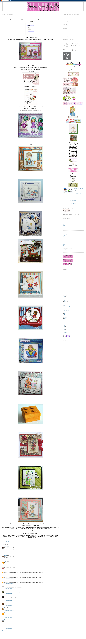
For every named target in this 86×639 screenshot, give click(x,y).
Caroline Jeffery (65, 234)
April (65, 317)
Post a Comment (4, 630)
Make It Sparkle (66, 307)
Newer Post (3, 632)
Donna (63, 236)
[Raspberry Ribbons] (73, 198)
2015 (64, 297)
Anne (63, 219)
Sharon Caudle (65, 344)
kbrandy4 (5, 555)
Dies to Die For (73, 201)
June (65, 314)
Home (2, 12)
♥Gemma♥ (5, 595)
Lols (63, 224)
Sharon (63, 228)
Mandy (63, 243)
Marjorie (64, 225)
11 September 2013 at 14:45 (9, 588)
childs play (7, 541)
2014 (64, 299)
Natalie (63, 227)
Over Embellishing (7, 571)
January (65, 321)
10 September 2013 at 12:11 (9, 553)
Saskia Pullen (6, 619)
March (65, 318)
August (65, 312)
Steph (63, 245)
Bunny (5, 590)
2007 (64, 329)
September (65, 305)
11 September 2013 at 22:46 (9, 600)
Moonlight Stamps (73, 203)
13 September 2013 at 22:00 (9, 617)
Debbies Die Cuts (73, 195)
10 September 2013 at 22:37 (9, 573)
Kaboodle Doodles (78, 193)
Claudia (64, 235)
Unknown (5, 561)
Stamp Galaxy (73, 205)
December (65, 301)
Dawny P (64, 341)
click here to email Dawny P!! (66, 25)
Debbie (5, 607)
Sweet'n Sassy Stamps (73, 200)
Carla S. (5, 602)
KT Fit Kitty (6, 546)
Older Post (57, 632)
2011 (64, 324)
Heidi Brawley (6, 566)
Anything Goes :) (66, 310)
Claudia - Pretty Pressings (66, 249)
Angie (63, 233)
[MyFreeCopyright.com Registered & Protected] (69, 40)
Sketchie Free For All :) (67, 306)
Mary (63, 226)
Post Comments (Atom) (9, 634)
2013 (64, 300)
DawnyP (64, 220)
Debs (63, 342)
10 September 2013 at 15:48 (9, 568)
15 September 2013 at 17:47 (9, 628)
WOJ (9, 541)
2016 (64, 296)
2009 (64, 326)
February (65, 319)
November (65, 302)
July (65, 313)
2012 (64, 322)
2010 (64, 325)
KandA (5, 585)
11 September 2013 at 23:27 (9, 605)
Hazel (63, 237)
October (65, 304)
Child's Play (65, 309)
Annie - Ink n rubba (65, 250)
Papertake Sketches (6, 12)
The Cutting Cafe (76, 188)
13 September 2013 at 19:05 (9, 610)
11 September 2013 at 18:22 (9, 593)
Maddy (63, 242)
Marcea (64, 244)
